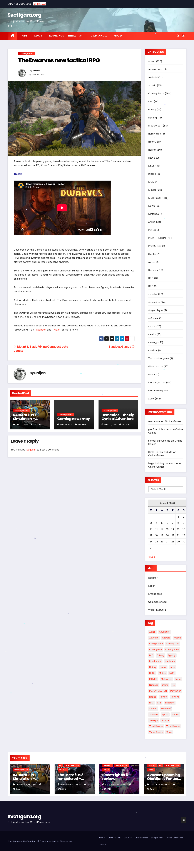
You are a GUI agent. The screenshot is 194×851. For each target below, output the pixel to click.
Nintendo (153, 213)
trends (152, 374)
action (151, 61)
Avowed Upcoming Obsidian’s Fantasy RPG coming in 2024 (163, 778)
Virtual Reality (156, 732)
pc (173, 685)
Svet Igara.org (24, 14)
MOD (151, 181)
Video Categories (175, 837)
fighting (152, 117)
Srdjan (36, 70)
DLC (150, 101)
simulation (154, 302)
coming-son (155, 649)
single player (155, 310)
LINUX (152, 673)
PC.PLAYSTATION (158, 691)
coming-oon (172, 643)
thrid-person (173, 726)
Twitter (56, 329)
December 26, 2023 (116, 784)
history (152, 141)
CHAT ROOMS (114, 837)
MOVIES (153, 679)
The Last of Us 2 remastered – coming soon (70, 778)
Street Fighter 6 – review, (116, 776)
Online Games (98, 35)
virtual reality (156, 390)
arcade (152, 85)
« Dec (151, 556)
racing (152, 262)
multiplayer (166, 679)
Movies (118, 35)
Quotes (152, 254)
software (153, 318)
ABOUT (38, 35)
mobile (152, 173)
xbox (151, 398)
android (166, 637)
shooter (152, 294)
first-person (155, 125)
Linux (151, 165)
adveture (154, 637)
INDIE (151, 157)
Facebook (40, 329)
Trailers (102, 844)
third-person (155, 366)
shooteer (169, 702)
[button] (178, 35)
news (178, 679)
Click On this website (160, 452)
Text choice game (158, 358)
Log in (151, 585)
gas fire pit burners (159, 429)
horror (152, 149)
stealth (152, 334)
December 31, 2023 (26, 784)
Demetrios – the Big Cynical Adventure (118, 416)
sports (152, 326)
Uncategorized (26, 53)
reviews (175, 696)
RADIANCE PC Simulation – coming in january (28, 418)
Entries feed (155, 593)
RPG (151, 278)
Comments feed (157, 601)
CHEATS (128, 837)
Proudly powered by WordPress (23, 841)
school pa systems (159, 440)
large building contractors (163, 463)
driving (152, 109)
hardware (154, 133)
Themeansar (66, 841)
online (151, 221)
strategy (153, 342)
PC (150, 229)
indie (172, 667)
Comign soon (156, 643)
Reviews (153, 270)
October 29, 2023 (160, 784)
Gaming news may (73, 418)
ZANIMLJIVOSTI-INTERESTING (65, 35)
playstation (175, 691)
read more (154, 421)
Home (24, 35)
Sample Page (157, 837)
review (163, 696)
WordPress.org (157, 609)
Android (152, 77)
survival (152, 350)
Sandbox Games (120, 346)
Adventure (154, 69)
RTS (150, 286)
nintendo (153, 685)
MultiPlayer (155, 197)
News (151, 205)
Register (153, 577)
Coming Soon (156, 93)
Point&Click (154, 246)
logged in (31, 449)
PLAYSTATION (157, 237)
